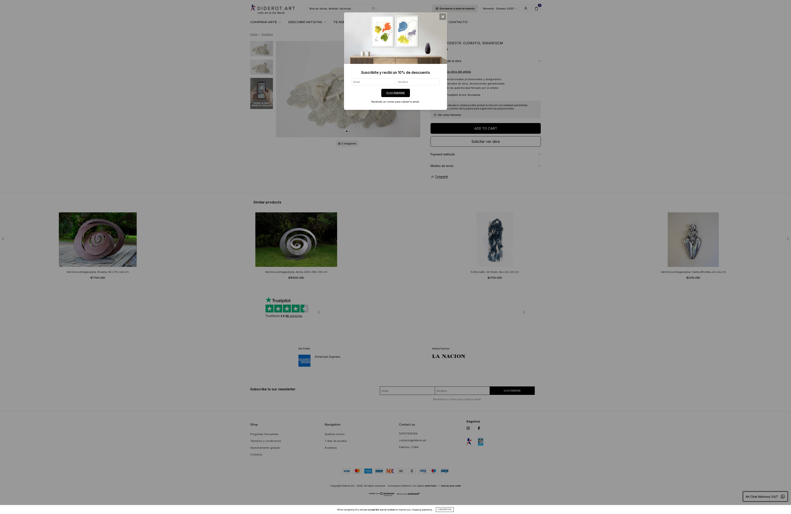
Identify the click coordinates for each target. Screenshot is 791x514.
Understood (445, 509)
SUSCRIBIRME (395, 93)
